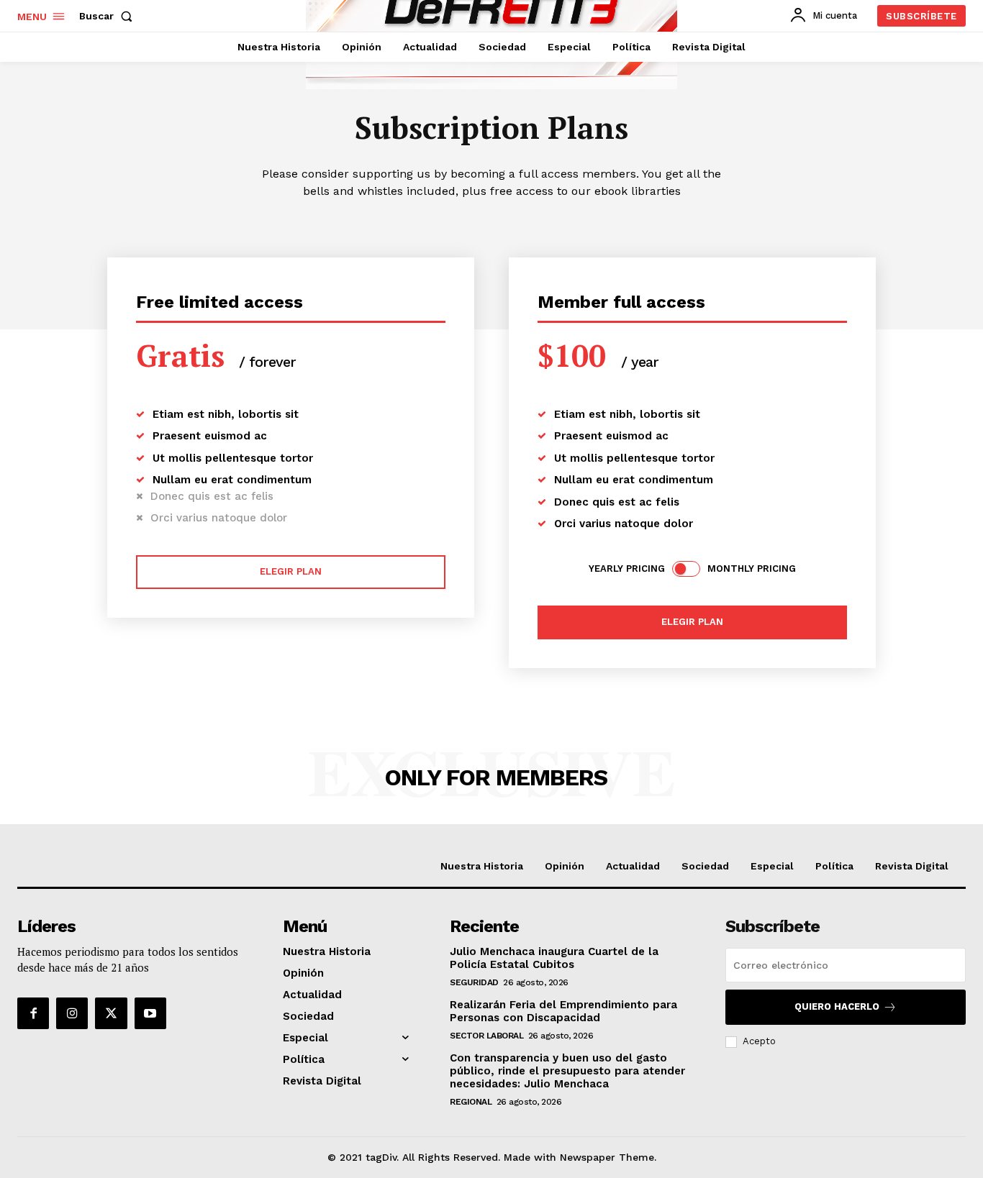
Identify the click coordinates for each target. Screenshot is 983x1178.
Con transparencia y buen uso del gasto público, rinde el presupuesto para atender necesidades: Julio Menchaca (567, 1070)
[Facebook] (33, 1013)
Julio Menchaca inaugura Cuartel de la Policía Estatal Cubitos (554, 958)
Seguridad (474, 982)
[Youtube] (150, 1013)
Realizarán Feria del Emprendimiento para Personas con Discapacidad (563, 1011)
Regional (470, 1102)
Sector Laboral (486, 1036)
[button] (108, 16)
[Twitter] (111, 1013)
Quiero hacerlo (836, 1006)
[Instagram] (72, 1013)
